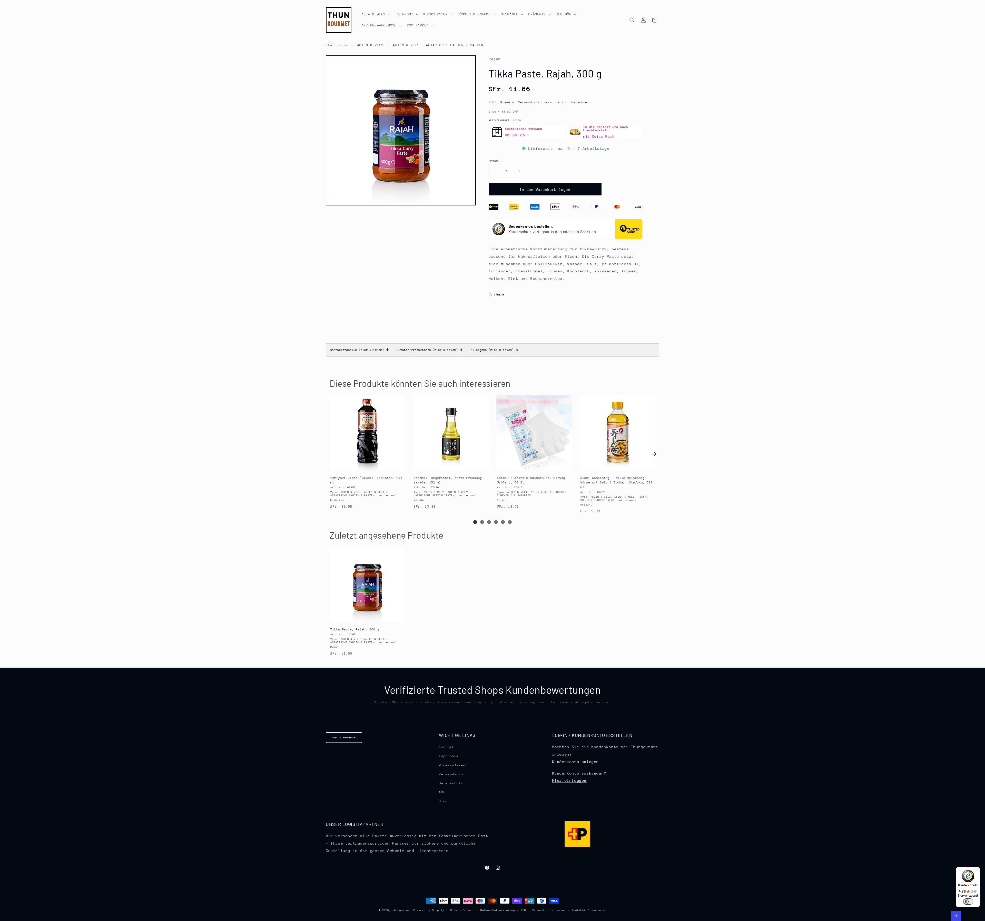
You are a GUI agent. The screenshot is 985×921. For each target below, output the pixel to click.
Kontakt (446, 747)
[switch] (968, 901)
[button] (376, 14)
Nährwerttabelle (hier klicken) (359, 350)
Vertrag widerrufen (344, 737)
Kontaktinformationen (589, 910)
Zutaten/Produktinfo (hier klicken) (429, 350)
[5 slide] (503, 522)
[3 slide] (489, 522)
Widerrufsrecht (454, 765)
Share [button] (499, 294)
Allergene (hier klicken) (494, 350)
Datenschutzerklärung (497, 910)
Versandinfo (451, 774)
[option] (965, 916)
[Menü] (977, 870)
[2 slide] (482, 522)
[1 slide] (475, 522)
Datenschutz (451, 783)
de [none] (956, 916)
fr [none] (965, 916)
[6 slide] (510, 522)
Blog (443, 801)
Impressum (449, 756)
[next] (654, 454)
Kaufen (367, 466)
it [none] (975, 916)
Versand (525, 102)
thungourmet (401, 910)
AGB (442, 792)
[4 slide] (496, 522)
